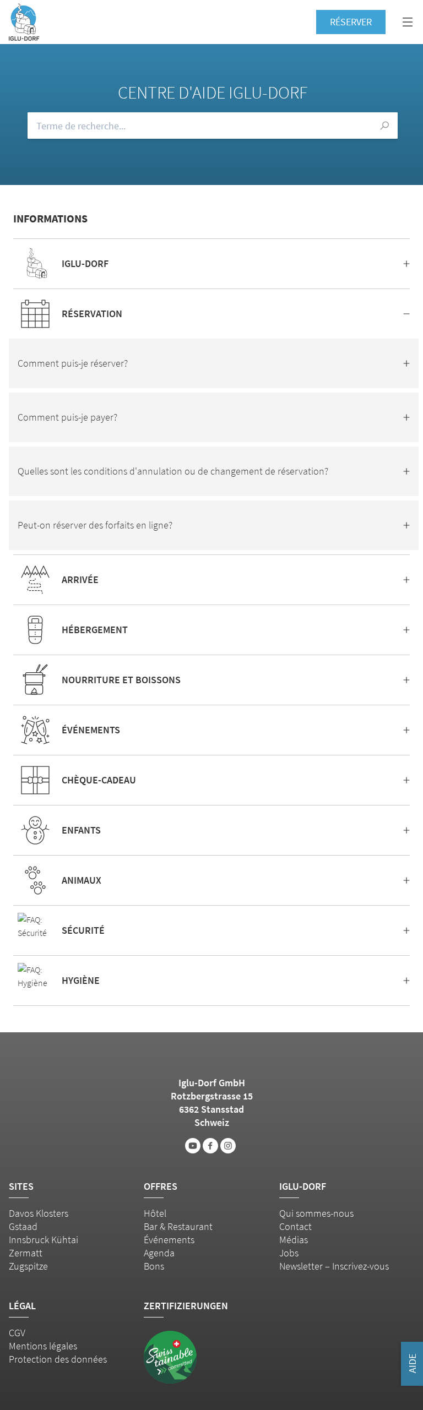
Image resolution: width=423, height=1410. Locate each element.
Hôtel (155, 1213)
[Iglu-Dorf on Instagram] (228, 1145)
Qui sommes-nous (316, 1213)
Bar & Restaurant (178, 1226)
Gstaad (23, 1226)
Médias (293, 1239)
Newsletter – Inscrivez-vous (334, 1266)
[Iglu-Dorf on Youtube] (192, 1145)
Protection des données (58, 1359)
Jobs (289, 1252)
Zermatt (25, 1252)
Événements (169, 1239)
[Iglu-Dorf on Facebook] (210, 1145)
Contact (295, 1226)
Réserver (351, 21)
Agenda (159, 1252)
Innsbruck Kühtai (43, 1239)
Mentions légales (43, 1346)
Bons (154, 1266)
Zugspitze (28, 1266)
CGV (17, 1332)
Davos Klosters (38, 1213)
